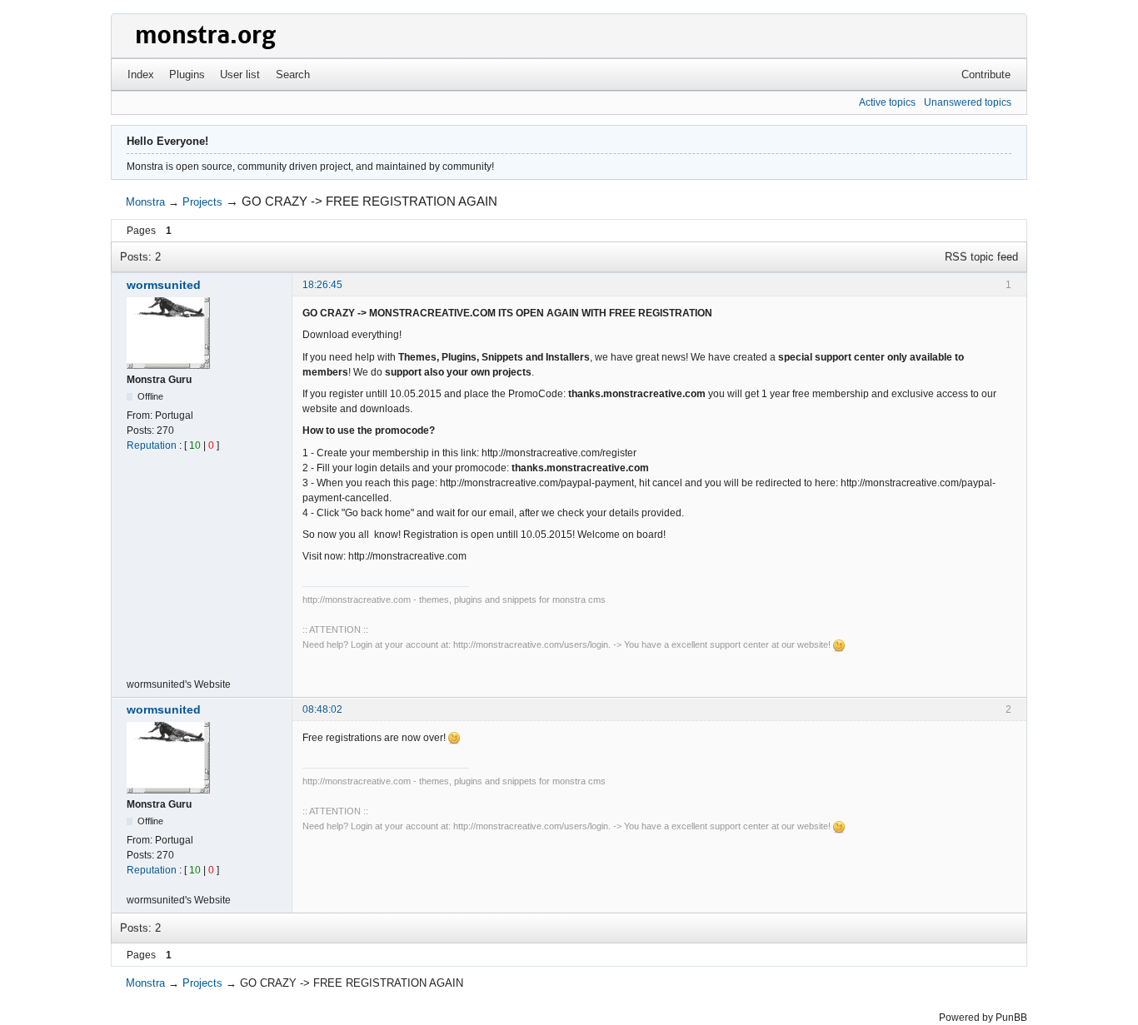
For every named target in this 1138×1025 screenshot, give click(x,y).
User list (240, 74)
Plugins (187, 74)
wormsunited (164, 284)
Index (140, 74)
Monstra (145, 202)
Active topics (887, 102)
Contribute (986, 74)
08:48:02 (322, 709)
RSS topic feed (981, 257)
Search (293, 74)
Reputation (152, 445)
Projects (202, 202)
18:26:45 (322, 285)
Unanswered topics (967, 102)
